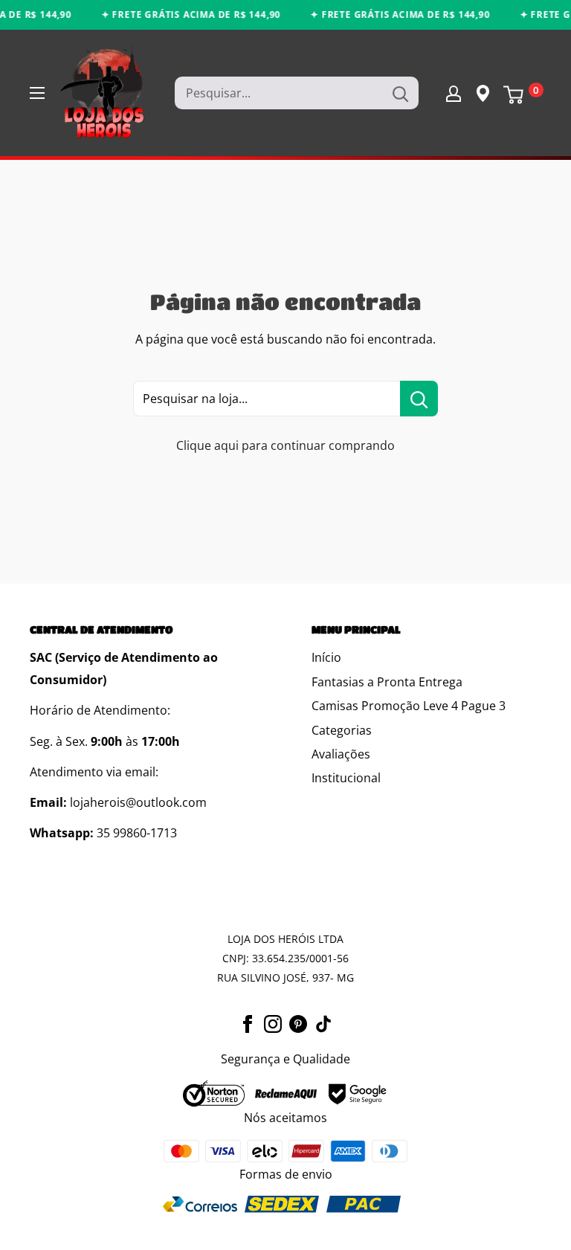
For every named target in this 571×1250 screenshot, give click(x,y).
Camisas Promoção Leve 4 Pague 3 (409, 706)
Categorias (342, 730)
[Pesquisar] (400, 93)
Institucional (346, 778)
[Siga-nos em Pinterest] (298, 1023)
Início (326, 657)
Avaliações (341, 754)
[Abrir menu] (37, 93)
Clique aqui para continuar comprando (285, 445)
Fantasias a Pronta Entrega (387, 682)
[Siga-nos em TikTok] (323, 1023)
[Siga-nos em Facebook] (248, 1023)
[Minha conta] (453, 93)
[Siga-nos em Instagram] (273, 1023)
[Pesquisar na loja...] (419, 398)
